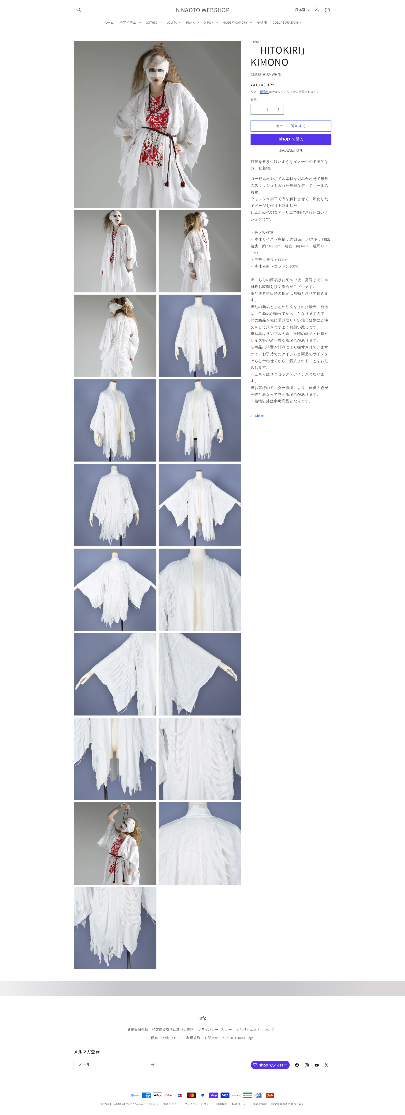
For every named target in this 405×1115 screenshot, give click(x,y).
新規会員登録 (138, 1029)
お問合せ (211, 1038)
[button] (79, 10)
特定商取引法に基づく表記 (172, 1029)
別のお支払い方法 (291, 150)
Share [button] (259, 415)
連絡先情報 (260, 1104)
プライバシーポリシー (215, 1029)
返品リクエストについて (255, 1029)
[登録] (152, 1064)
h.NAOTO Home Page (238, 1038)
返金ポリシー (171, 1104)
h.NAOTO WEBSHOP (122, 1104)
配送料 (264, 91)
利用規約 (193, 1038)
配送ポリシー (240, 1104)
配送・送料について (166, 1038)
